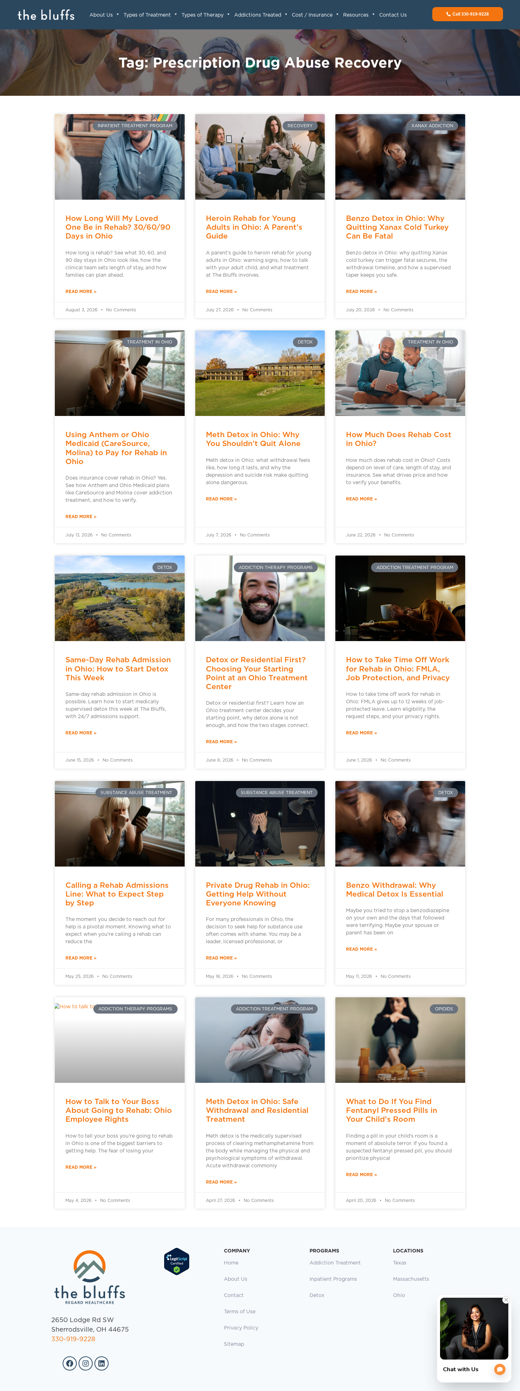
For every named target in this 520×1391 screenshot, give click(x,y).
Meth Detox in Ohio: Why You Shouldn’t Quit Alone (253, 439)
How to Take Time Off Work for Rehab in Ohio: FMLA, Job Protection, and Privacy (398, 668)
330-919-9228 (73, 1339)
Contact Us (393, 15)
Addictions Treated (257, 15)
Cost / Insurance (312, 15)
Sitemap (234, 1344)
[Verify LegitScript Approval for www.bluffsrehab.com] (177, 1274)
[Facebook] (70, 1363)
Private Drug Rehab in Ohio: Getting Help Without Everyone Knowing (258, 894)
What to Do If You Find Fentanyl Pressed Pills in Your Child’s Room (391, 1110)
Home (231, 1263)
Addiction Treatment (335, 1263)
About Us (101, 15)
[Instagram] (86, 1363)
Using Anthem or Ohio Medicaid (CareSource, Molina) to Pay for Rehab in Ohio (116, 448)
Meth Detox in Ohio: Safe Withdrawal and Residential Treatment (257, 1110)
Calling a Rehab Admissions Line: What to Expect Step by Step (117, 894)
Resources (356, 15)
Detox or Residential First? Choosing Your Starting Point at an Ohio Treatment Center (257, 673)
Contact (234, 1295)
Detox (317, 1295)
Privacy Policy (241, 1328)
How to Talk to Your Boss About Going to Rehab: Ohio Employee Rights (118, 1110)
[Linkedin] (101, 1363)
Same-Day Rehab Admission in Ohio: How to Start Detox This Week (118, 668)
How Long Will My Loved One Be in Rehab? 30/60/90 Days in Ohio (118, 227)
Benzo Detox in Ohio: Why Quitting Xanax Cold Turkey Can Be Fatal (397, 227)
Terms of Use (239, 1311)
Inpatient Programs (333, 1279)
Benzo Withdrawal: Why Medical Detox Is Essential (394, 889)
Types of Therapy (202, 15)
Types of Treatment (147, 15)
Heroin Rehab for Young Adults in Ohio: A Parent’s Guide (254, 227)
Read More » (81, 291)
